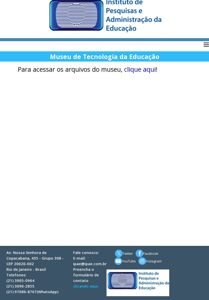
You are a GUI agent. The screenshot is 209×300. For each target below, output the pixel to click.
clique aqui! (141, 69)
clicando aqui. (86, 286)
